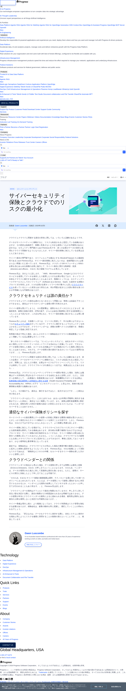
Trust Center (30, 142)
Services (3, 112)
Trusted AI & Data (6, 74)
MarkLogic (4, 84)
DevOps (3, 89)
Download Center (33, 109)
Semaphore (12, 84)
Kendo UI (29, 87)
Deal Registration (24, 128)
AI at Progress (5, 9)
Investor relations (9, 629)
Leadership (19, 137)
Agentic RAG (15, 25)
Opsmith (3, 29)
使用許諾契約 (56, 682)
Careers (38, 142)
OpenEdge (51, 84)
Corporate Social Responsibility (53, 137)
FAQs (90, 117)
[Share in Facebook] (96, 225)
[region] (63, 686)
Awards (5, 626)
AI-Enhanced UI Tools (8, 94)
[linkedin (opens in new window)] (12, 680)
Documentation (45, 117)
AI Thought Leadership (8, 16)
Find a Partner (5, 127)
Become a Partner (17, 127)
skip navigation (8, 2)
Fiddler (31, 94)
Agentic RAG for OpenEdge (50, 25)
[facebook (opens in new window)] (1, 680)
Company (4, 132)
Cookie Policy (60, 688)
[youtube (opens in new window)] (6, 680)
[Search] (1, 145)
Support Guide (46, 109)
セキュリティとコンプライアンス (27, 189)
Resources (4, 114)
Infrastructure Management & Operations (25, 89)
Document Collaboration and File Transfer (18, 577)
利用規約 (3, 682)
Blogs (67, 117)
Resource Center (14, 117)
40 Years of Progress (10, 639)
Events (71, 117)
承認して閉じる (99, 686)
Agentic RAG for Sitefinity (29, 25)
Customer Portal (21, 109)
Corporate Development (32, 137)
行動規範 (65, 682)
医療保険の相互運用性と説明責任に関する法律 (28, 381)
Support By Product (7, 109)
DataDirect (21, 84)
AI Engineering (5, 32)
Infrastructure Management (10, 58)
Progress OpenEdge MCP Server (112, 25)
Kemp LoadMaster (55, 89)
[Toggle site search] (1, 163)
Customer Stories (81, 117)
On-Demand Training (24, 122)
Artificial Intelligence (7, 38)
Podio (43, 87)
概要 (108, 177)
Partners (4, 125)
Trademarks (43, 672)
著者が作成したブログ (33, 544)
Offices (44, 142)
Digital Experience (6, 51)
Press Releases (19, 142)
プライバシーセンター (15, 682)
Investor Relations (6, 142)
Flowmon (44, 89)
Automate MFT (46, 95)
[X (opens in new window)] (4, 680)
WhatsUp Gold (67, 89)
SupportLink (4, 158)
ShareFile (36, 87)
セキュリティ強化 (22, 324)
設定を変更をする (116, 686)
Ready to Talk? (17, 160)
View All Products (9, 103)
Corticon (28, 84)
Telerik (23, 87)
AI (1, 6)
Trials (5, 591)
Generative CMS (66, 25)
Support (3, 107)
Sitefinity (17, 87)
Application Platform (39, 84)
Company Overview (7, 137)
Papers (24, 117)
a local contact (10, 657)
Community (56, 109)
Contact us (7, 645)
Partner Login (30, 127)
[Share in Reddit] (115, 225)
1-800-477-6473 (6, 160)
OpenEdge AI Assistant (91, 25)
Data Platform (5, 25)
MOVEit (48, 87)
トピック (113, 177)
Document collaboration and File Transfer (58, 94)
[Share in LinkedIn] (109, 225)
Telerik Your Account (25, 158)
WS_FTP (9, 99)
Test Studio (39, 94)
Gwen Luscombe (21, 226)
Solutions (4, 35)
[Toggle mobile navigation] (1, 173)
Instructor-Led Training (8, 122)
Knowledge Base (58, 117)
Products (4, 72)
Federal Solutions (6, 65)
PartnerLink (13, 158)
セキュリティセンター (32, 682)
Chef (8, 89)
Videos (37, 117)
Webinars (30, 117)
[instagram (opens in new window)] (9, 680)
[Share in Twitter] (103, 225)
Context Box (77, 25)
